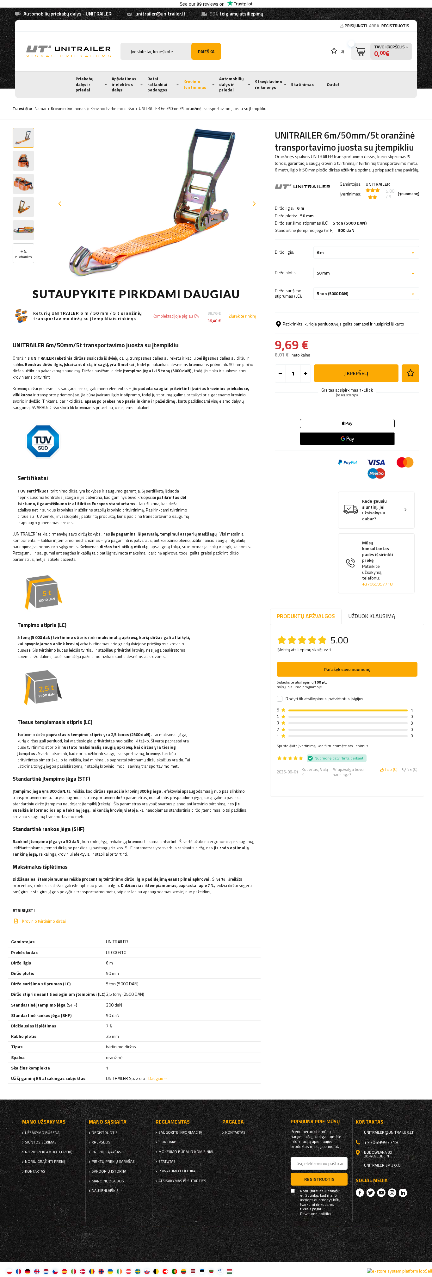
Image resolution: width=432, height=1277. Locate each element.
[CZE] (55, 1271)
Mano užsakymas (43, 1122)
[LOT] (192, 1271)
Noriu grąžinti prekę (45, 1161)
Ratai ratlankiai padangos (157, 84)
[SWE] (137, 1271)
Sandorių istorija (109, 1171)
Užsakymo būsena (42, 1133)
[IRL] (119, 1271)
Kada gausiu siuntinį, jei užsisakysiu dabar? (374, 510)
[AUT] (128, 1271)
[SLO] (146, 1271)
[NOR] (101, 1271)
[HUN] (229, 1271)
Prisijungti (356, 25)
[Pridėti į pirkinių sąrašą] (410, 373)
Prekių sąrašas (106, 1152)
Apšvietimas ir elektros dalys (124, 84)
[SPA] (64, 1271)
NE (411, 769)
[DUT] (46, 1271)
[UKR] (110, 1271)
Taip (390, 769)
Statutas (167, 1161)
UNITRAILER (378, 184)
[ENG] (36, 1271)
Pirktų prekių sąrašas (113, 1161)
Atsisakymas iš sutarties (182, 1181)
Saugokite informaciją (180, 1132)
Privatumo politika (176, 1171)
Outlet (333, 84)
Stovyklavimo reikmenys (268, 84)
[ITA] (73, 1271)
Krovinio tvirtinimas (194, 84)
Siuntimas (167, 1142)
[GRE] (220, 1271)
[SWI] (165, 1271)
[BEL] (156, 1271)
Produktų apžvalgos (306, 616)
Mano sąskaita (108, 1122)
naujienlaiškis (105, 1191)
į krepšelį (356, 373)
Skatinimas (302, 84)
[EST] (202, 1271)
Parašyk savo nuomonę (347, 669)
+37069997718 (377, 583)
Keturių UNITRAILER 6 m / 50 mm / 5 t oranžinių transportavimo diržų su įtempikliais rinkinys (87, 316)
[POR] (174, 1271)
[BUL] (211, 1271)
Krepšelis (101, 1142)
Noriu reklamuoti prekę (48, 1152)
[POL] (9, 1271)
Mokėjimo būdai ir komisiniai (185, 1152)
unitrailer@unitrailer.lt (160, 13)
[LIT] (183, 1271)
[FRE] (18, 1271)
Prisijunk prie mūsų (315, 1122)
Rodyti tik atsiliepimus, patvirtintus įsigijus (324, 699)
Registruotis (395, 25)
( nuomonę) (408, 194)
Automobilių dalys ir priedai (231, 84)
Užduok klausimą (371, 616)
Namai (40, 108)
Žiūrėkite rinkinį (242, 316)
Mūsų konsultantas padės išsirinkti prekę (377, 563)
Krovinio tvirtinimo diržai (112, 108)
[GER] (27, 1271)
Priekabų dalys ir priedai (85, 84)
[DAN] (82, 1271)
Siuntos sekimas (41, 1142)
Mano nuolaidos (108, 1181)
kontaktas (35, 1171)
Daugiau (155, 1078)
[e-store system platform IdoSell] (399, 1271)
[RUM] (91, 1271)
